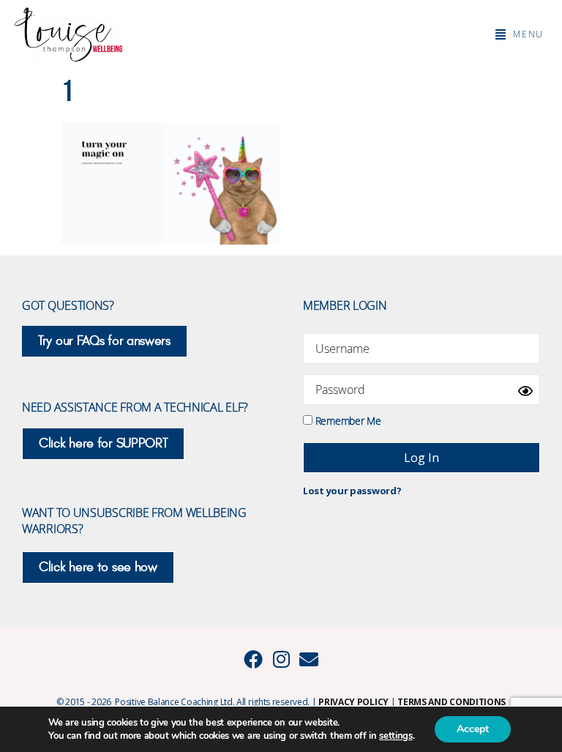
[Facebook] (253, 659)
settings (396, 735)
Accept (473, 729)
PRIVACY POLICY (353, 702)
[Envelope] (308, 659)
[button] (519, 34)
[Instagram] (281, 659)
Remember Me (346, 420)
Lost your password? (352, 490)
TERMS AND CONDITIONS (451, 702)
